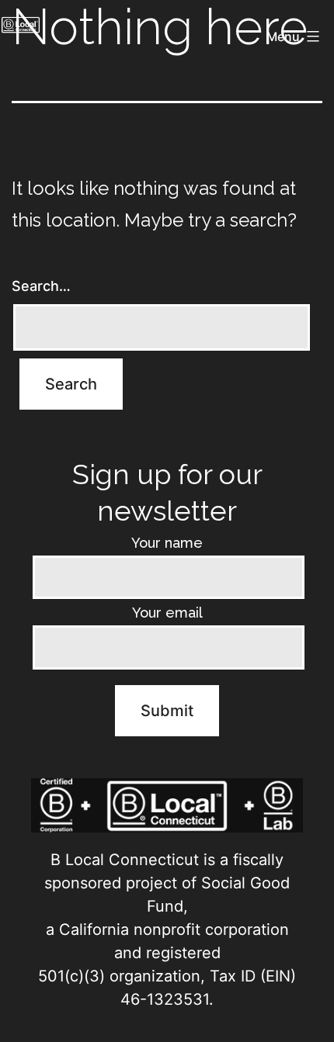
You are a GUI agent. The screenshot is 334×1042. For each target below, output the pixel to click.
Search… (41, 286)
